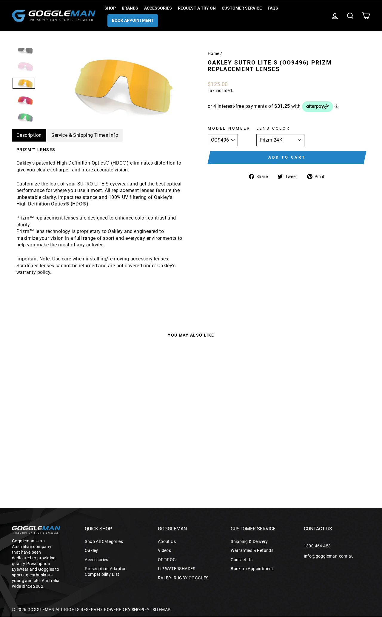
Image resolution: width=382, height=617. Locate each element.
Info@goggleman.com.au (329, 556)
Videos (164, 550)
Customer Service (242, 8)
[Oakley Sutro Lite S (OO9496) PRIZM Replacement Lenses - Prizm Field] (74, 465)
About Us (167, 541)
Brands (130, 8)
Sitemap (162, 609)
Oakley (91, 550)
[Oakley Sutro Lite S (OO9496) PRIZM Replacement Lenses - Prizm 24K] (66, 465)
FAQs (273, 8)
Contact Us (241, 559)
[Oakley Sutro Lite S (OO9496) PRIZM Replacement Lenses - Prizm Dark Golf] (18, 465)
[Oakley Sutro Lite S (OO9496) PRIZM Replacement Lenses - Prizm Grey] (26, 465)
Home (213, 53)
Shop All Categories (104, 541)
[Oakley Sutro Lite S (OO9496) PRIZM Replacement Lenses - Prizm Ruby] (90, 465)
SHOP (110, 8)
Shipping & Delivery (249, 541)
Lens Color (273, 128)
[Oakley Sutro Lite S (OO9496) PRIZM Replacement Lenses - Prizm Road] (42, 465)
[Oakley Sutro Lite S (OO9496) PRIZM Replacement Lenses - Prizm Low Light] (58, 465)
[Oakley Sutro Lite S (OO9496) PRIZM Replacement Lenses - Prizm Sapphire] (34, 465)
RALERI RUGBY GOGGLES (183, 577)
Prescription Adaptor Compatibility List (105, 571)
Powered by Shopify (126, 609)
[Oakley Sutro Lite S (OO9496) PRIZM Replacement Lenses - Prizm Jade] (82, 465)
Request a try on (197, 8)
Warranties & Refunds (252, 550)
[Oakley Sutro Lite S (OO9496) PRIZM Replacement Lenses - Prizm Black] (50, 465)
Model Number (229, 128)
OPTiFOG (167, 559)
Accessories (158, 8)
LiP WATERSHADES (176, 568)
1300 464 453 (317, 546)
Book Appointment (133, 20)
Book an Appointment (252, 568)
